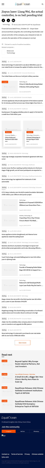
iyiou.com (5, 457)
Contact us (5, 454)
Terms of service (17, 454)
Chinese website (37, 454)
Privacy (27, 454)
